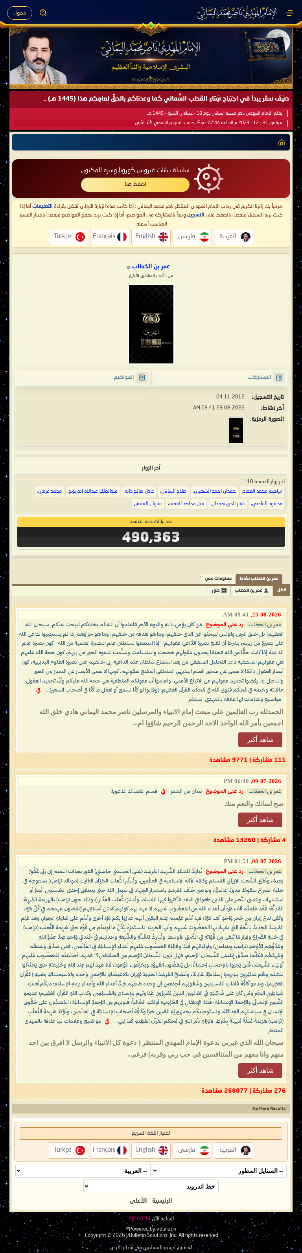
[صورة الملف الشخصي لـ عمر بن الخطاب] (151, 324)
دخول (19, 13)
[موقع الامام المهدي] (237, 13)
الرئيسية (162, 1201)
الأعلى (138, 1201)
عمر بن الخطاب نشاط (258, 579)
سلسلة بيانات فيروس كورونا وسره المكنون (135, 170)
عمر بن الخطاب (248, 591)
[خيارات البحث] (43, 13)
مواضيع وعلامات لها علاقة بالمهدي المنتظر (235, 699)
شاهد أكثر (260, 739)
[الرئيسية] (290, 13)
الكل (281, 590)
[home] (281, 142)
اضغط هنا (135, 184)
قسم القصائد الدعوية (133, 791)
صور (216, 591)
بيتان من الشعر (186, 791)
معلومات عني (218, 579)
